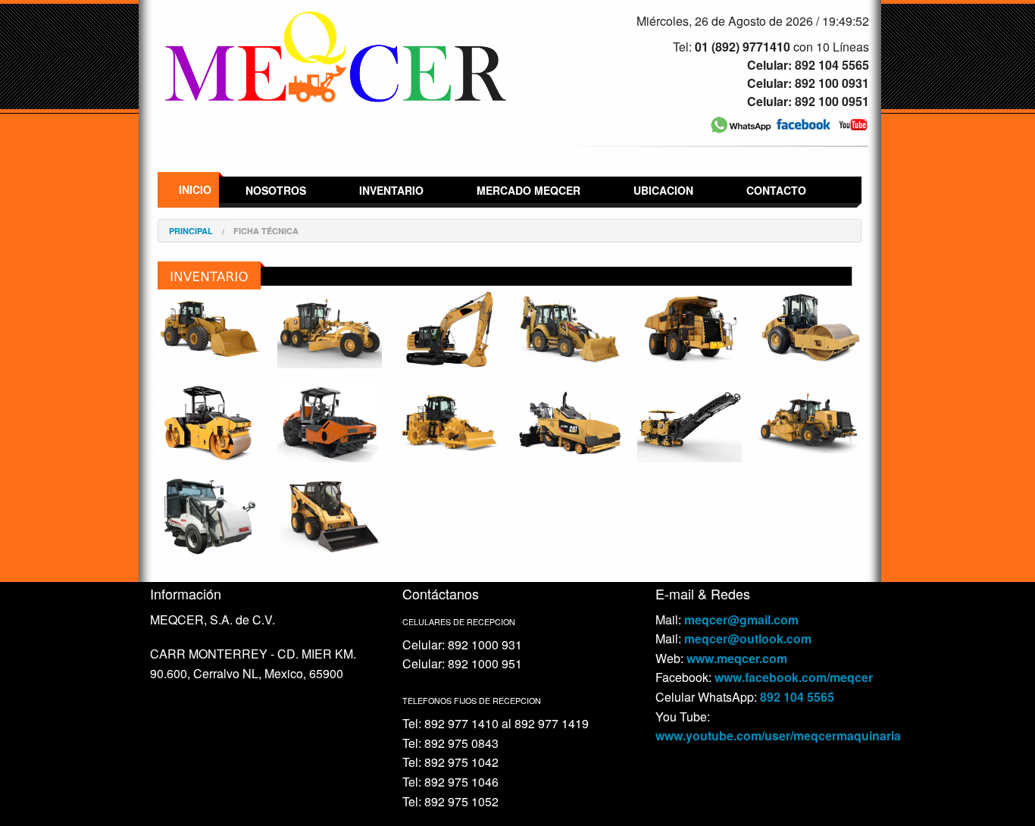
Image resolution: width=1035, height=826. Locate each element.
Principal (191, 231)
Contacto (776, 190)
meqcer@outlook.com (747, 638)
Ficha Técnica (266, 231)
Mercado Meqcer (528, 190)
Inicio (195, 189)
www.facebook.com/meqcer (793, 677)
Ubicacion (663, 190)
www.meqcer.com (736, 658)
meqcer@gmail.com (741, 619)
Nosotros (275, 190)
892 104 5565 (797, 697)
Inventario (391, 190)
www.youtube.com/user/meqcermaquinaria (778, 735)
